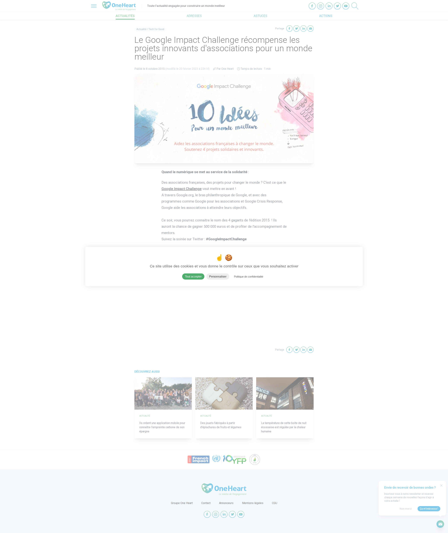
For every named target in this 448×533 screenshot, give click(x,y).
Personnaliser (217, 276)
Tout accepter (193, 276)
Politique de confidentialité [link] (248, 276)
